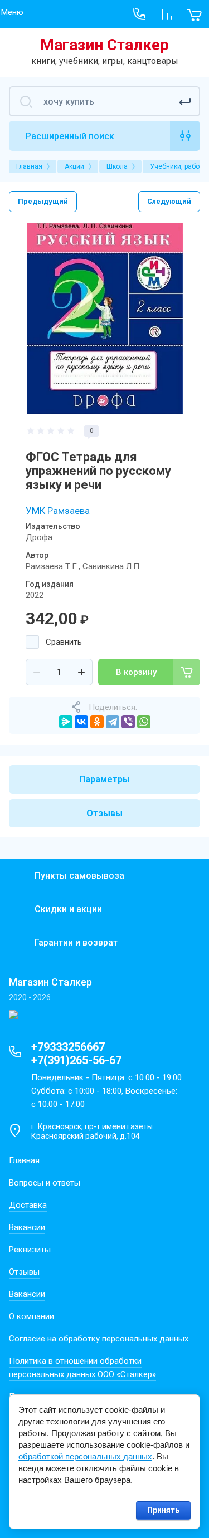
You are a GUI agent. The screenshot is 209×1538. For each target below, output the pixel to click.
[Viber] (128, 721)
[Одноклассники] (97, 721)
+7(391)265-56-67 (76, 1060)
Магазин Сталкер (104, 45)
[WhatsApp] (143, 721)
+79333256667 (68, 1047)
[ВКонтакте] (81, 721)
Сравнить (64, 642)
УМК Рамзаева (58, 510)
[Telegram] (112, 721)
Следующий (169, 201)
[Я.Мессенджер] (65, 721)
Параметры (104, 779)
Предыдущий (43, 201)
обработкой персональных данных (85, 1456)
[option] (104, 318)
